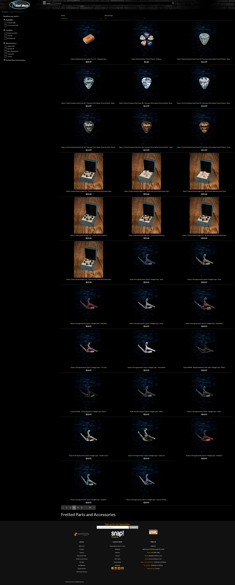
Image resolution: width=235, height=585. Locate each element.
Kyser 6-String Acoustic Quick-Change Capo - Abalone (88, 499)
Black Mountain (13, 51)
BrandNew (11, 38)
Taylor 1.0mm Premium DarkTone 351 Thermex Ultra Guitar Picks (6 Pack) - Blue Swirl (147, 103)
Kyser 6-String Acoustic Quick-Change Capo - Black (204, 411)
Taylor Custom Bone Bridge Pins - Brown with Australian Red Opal (204, 235)
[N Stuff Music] (19, 4)
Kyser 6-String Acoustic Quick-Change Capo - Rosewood (204, 323)
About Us (81, 546)
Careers (81, 552)
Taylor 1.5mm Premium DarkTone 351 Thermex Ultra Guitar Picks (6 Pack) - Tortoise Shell (148, 147)
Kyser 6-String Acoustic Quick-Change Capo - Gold (204, 279)
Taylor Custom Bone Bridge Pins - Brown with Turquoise (88, 235)
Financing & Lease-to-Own (117, 546)
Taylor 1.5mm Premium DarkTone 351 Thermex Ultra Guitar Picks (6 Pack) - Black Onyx (90, 147)
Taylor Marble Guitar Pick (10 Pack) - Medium (146, 59)
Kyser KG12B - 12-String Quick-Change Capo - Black (88, 411)
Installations (81, 565)
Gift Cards (118, 559)
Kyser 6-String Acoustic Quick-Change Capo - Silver (146, 323)
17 (90, 508)
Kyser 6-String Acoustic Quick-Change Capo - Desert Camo (88, 455)
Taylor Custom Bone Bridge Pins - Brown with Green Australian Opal (88, 279)
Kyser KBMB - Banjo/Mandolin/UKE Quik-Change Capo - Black (204, 367)
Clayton (11, 54)
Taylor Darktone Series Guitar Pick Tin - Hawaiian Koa (88, 59)
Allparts (11, 46)
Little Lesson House (81, 559)
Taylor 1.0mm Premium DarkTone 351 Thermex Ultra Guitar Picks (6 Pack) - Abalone (204, 59)
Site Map (117, 565)
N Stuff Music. (72, 581)
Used (10, 35)
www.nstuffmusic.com (155, 559)
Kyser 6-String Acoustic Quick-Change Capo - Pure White (146, 367)
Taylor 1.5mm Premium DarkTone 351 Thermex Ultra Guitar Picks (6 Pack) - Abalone (89, 103)
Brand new (12, 33)
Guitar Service (82, 568)
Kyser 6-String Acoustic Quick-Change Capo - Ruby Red (88, 323)
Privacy (117, 555)
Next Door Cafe (81, 555)
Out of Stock (13, 25)
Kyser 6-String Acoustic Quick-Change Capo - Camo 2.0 (146, 455)
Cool (10, 56)
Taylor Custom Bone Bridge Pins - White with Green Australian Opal (146, 191)
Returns (117, 552)
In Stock (12, 23)
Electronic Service (82, 572)
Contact (81, 549)
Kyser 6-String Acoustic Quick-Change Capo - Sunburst (204, 455)
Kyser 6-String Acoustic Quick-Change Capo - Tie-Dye (88, 367)
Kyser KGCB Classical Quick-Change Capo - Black (146, 411)
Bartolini (11, 48)
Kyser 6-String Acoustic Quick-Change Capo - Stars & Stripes (146, 499)
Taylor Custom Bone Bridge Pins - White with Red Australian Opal (204, 191)
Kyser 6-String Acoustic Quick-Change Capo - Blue (146, 279)
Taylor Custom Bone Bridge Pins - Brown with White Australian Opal (88, 191)
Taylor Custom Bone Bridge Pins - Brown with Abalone (146, 235)
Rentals (81, 562)
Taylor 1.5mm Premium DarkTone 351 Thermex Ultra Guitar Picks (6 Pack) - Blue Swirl (205, 103)
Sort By (63, 15)
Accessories (5, 11)
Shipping (117, 549)
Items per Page (109, 15)
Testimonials (117, 562)
